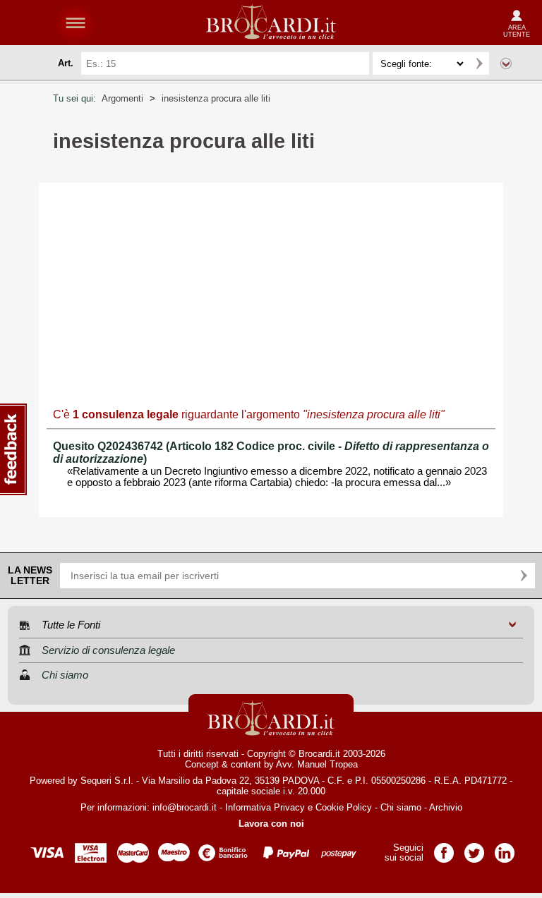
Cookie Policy (343, 807)
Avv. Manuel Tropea (317, 764)
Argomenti (122, 98)
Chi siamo (400, 807)
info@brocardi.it (184, 807)
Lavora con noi (271, 823)
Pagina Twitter (474, 848)
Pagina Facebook (444, 848)
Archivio (445, 807)
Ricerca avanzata (506, 63)
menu (75, 22)
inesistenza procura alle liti (216, 98)
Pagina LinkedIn (504, 848)
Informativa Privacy (265, 807)
